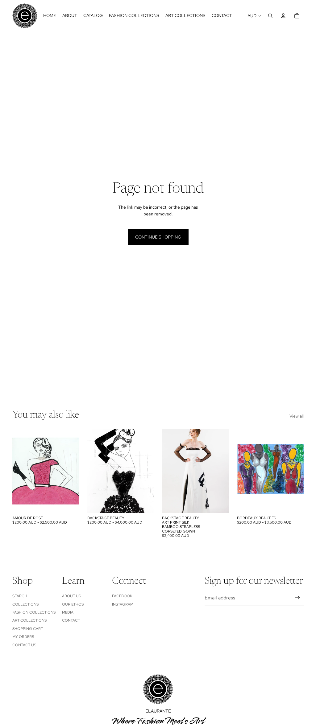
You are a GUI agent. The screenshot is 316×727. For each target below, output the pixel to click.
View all (296, 416)
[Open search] (270, 15)
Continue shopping (158, 237)
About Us (71, 596)
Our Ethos (73, 604)
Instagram (122, 604)
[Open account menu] (283, 15)
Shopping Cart (27, 628)
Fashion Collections (34, 612)
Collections (25, 604)
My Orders (23, 636)
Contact (71, 620)
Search (19, 596)
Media (67, 612)
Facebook (122, 596)
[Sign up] (297, 598)
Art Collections (29, 620)
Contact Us (24, 645)
